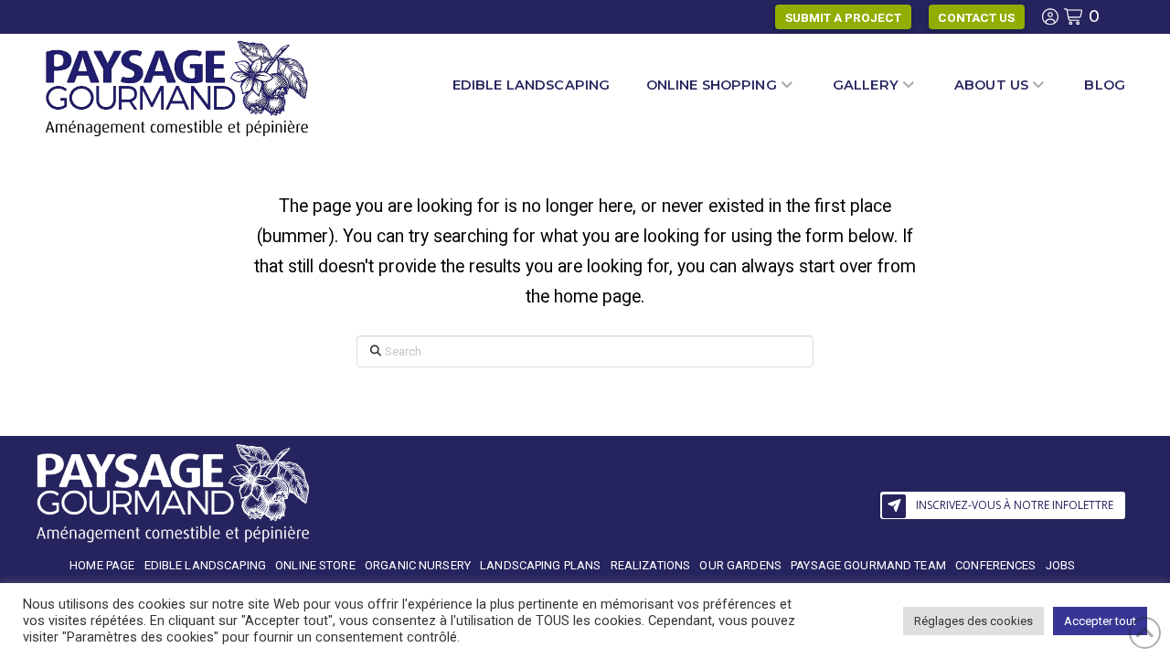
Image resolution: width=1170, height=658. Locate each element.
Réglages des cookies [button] (973, 621)
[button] (1003, 506)
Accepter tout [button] (1100, 621)
